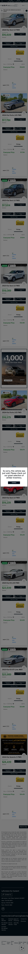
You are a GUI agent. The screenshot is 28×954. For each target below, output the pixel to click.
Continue (14, 482)
